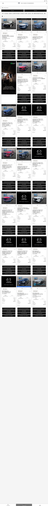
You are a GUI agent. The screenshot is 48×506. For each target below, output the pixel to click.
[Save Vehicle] (14, 33)
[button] (8, 51)
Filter (36, 10)
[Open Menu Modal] (3, 3)
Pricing (5, 40)
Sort (13, 10)
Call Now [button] (9, 53)
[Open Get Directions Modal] (46, 3)
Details (12, 40)
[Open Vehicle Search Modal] (47, 1)
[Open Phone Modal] (45, 1)
